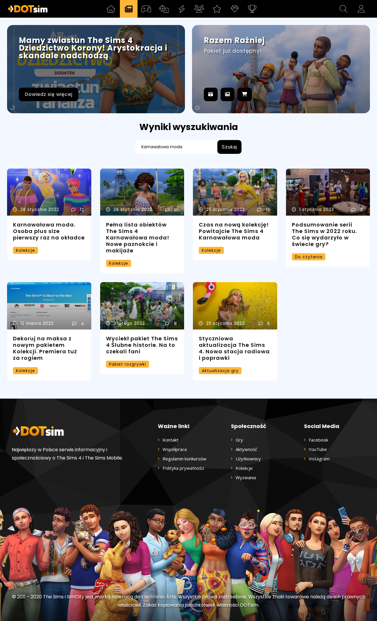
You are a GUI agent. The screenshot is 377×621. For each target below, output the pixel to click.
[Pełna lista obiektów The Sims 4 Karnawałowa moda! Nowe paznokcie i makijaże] (142, 192)
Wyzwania (246, 477)
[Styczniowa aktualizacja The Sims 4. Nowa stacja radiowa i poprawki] (235, 305)
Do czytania (309, 257)
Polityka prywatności (183, 468)
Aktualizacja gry (220, 371)
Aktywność (246, 449)
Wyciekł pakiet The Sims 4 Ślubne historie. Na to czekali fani (142, 345)
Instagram (319, 459)
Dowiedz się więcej (48, 94)
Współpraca (175, 449)
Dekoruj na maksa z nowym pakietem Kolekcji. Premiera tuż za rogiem (45, 348)
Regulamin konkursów (184, 459)
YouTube (318, 449)
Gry (239, 440)
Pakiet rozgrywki (127, 364)
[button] (343, 9)
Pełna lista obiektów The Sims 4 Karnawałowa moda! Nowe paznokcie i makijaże (137, 237)
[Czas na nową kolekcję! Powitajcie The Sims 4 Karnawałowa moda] (235, 192)
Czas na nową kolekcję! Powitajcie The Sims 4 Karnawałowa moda (234, 231)
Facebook (318, 440)
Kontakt (170, 440)
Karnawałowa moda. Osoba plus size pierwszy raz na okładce (49, 231)
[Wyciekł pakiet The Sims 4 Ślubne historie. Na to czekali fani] (142, 305)
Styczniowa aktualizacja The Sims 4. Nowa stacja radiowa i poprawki (234, 348)
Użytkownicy (248, 459)
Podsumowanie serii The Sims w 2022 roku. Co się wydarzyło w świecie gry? (324, 234)
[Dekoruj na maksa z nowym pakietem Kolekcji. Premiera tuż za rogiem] (49, 305)
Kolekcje (25, 250)
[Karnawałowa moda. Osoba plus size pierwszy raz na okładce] (49, 192)
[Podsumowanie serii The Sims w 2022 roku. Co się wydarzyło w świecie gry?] (328, 192)
